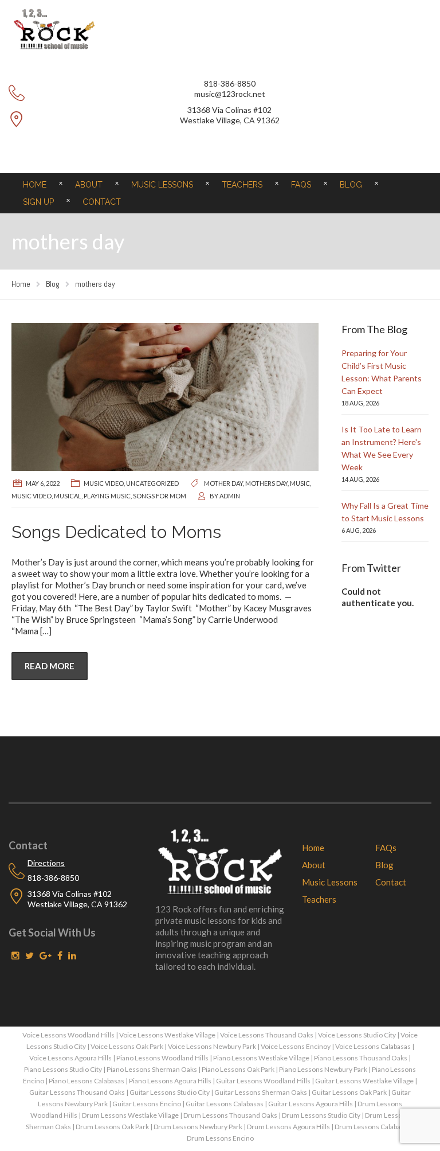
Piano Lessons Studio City (63, 1069)
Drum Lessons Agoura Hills (288, 1126)
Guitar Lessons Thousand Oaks (77, 1092)
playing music (107, 496)
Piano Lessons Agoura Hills (170, 1080)
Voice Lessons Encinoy (296, 1046)
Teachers (242, 184)
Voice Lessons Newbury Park (212, 1046)
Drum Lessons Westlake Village (130, 1115)
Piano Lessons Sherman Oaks (152, 1069)
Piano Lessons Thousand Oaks (360, 1058)
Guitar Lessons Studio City (169, 1092)
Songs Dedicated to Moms (116, 532)
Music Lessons (162, 184)
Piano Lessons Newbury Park (323, 1069)
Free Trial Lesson (220, 147)
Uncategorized (152, 483)
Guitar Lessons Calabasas (225, 1103)
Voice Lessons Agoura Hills (70, 1058)
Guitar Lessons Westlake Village (364, 1080)
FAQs (301, 184)
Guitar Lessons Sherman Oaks (260, 1092)
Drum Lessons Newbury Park (198, 1126)
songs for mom (159, 496)
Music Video (104, 483)
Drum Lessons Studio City (321, 1115)
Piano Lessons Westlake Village (261, 1058)
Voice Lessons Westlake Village (167, 1035)
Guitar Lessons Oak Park (349, 1092)
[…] (46, 631)
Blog (351, 184)
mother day (223, 483)
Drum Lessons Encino (220, 1138)
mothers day (266, 483)
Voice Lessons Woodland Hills (68, 1035)
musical (67, 496)
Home (34, 184)
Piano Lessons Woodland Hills (162, 1058)
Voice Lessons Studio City (357, 1035)
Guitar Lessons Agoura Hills (310, 1103)
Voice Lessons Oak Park (127, 1046)
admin (229, 496)
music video (31, 496)
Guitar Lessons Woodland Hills (263, 1080)
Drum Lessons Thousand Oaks (230, 1115)
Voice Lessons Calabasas (373, 1046)
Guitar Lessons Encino (146, 1103)
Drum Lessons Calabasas (373, 1126)
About (89, 184)
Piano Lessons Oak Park (238, 1069)
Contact (101, 201)
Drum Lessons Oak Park (112, 1126)
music (300, 483)
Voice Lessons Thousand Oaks (266, 1035)
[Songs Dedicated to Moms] (165, 397)
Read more (49, 666)
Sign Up (38, 201)
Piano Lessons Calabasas (86, 1080)
